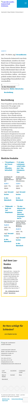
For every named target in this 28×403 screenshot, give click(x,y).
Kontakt (12, 375)
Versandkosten (21, 55)
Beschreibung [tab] (8, 92)
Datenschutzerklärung (17, 399)
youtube (23, 388)
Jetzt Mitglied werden (11, 334)
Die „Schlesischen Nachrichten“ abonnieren (11, 292)
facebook (11, 388)
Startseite (3, 12)
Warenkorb (5, 379)
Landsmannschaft (22, 371)
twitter (5, 388)
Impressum (5, 400)
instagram (17, 388)
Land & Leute (4, 371)
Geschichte (13, 370)
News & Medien (4, 375)
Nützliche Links (6, 399)
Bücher (13, 12)
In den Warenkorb (8, 87)
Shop (8, 12)
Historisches (19, 12)
